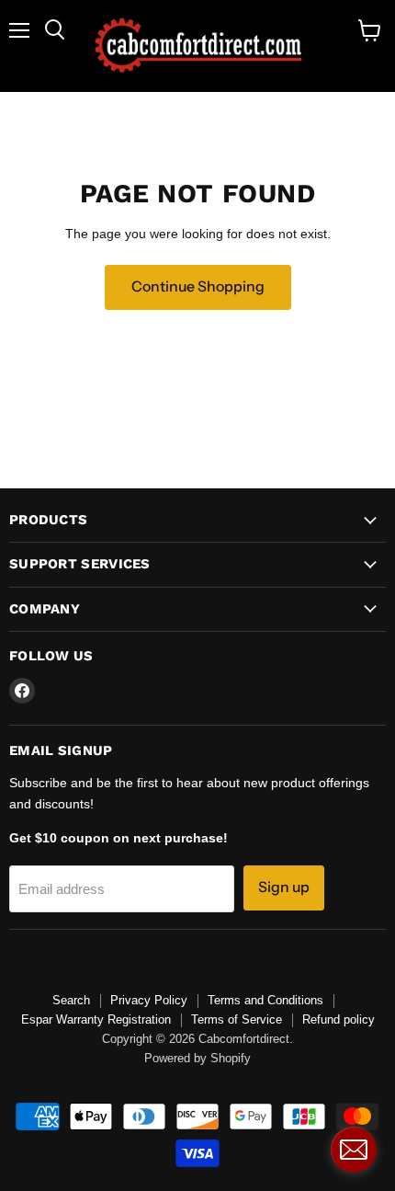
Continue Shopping (198, 286)
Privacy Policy (148, 1000)
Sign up (284, 887)
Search (71, 1000)
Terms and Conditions (265, 1000)
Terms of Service (236, 1019)
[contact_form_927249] (354, 1150)
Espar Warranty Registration (96, 1019)
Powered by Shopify (197, 1058)
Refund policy (338, 1019)
